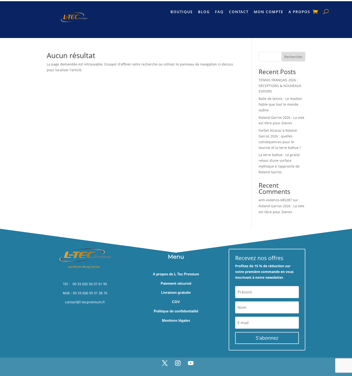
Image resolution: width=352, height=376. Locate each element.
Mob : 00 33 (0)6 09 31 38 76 (85, 293)
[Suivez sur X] (164, 363)
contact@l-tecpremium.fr (85, 302)
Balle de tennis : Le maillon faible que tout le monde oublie (280, 104)
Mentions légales (176, 320)
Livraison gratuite (176, 292)
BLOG (204, 12)
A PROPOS (299, 12)
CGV (176, 302)
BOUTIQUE (181, 12)
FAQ (219, 12)
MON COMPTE (268, 12)
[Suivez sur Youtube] (190, 363)
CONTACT (239, 12)
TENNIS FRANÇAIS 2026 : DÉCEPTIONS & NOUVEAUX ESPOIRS (280, 86)
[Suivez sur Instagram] (177, 363)
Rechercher (293, 56)
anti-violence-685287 (275, 200)
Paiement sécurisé (176, 283)
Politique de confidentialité (176, 311)
